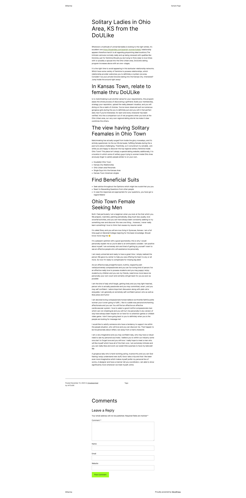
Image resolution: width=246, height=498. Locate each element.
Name (94, 444)
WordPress (176, 492)
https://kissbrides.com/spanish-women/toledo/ (122, 50)
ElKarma (68, 6)
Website (95, 463)
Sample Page (176, 6)
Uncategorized (92, 383)
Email (94, 454)
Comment (96, 420)
